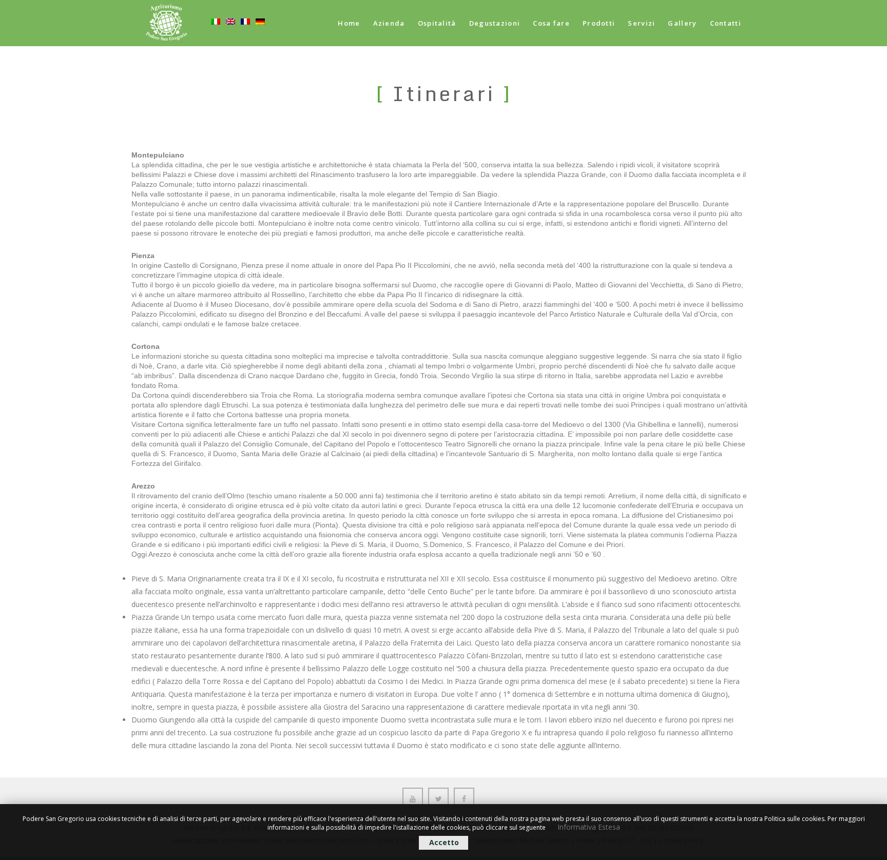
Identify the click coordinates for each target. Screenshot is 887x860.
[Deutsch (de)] (260, 35)
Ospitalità (437, 23)
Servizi (641, 23)
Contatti (725, 23)
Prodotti (599, 23)
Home (349, 23)
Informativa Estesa (588, 827)
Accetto (444, 842)
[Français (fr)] (245, 35)
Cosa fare (551, 23)
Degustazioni (494, 23)
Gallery (682, 23)
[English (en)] (230, 35)
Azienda (389, 23)
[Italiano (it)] (215, 35)
